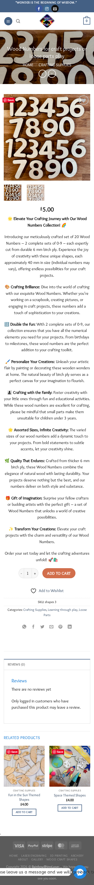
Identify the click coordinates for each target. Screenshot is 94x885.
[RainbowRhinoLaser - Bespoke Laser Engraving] (47, 21)
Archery (77, 855)
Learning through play (62, 610)
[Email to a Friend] (51, 626)
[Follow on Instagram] (47, 8)
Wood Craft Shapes (61, 859)
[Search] (18, 21)
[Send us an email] (55, 8)
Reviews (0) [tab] (16, 664)
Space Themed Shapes (70, 795)
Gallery (37, 859)
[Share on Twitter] (42, 626)
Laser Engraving (33, 855)
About (23, 859)
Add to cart (58, 573)
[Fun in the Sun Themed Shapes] (24, 766)
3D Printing (59, 855)
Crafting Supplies (55, 64)
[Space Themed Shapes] (69, 766)
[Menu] (8, 21)
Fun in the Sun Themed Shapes (24, 797)
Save (11, 100)
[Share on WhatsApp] (24, 626)
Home (28, 64)
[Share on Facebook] (33, 626)
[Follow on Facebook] (39, 8)
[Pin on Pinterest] (60, 626)
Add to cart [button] (24, 812)
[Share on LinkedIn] (69, 626)
